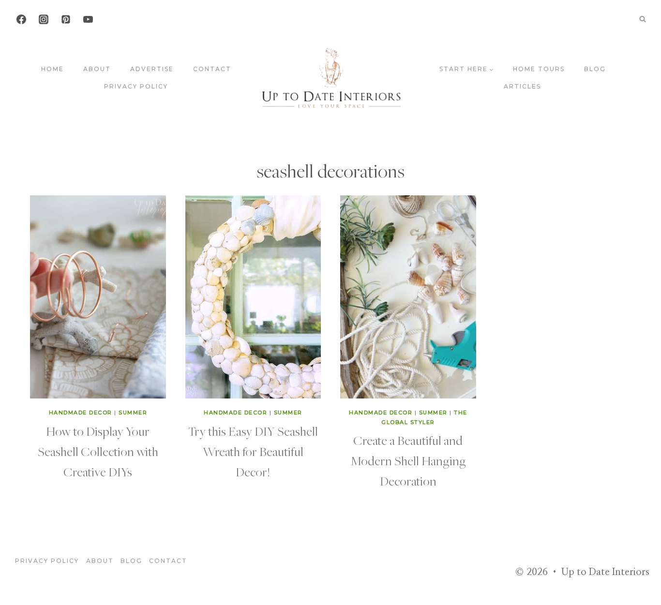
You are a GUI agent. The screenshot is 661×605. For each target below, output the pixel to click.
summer (133, 412)
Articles (522, 86)
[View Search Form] (642, 19)
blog (595, 69)
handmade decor (80, 412)
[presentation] (98, 297)
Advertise (152, 69)
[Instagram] (43, 19)
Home (52, 69)
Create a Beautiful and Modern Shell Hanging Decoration (408, 460)
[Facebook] (21, 19)
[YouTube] (88, 19)
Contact (212, 69)
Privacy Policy (136, 86)
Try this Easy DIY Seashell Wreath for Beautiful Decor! (253, 451)
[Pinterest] (65, 19)
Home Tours (539, 69)
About (97, 69)
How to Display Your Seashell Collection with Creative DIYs (98, 451)
